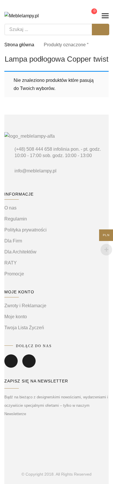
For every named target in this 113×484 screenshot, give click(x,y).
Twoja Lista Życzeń (24, 327)
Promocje (14, 273)
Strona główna (19, 44)
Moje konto (15, 316)
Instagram (29, 365)
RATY (10, 262)
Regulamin (15, 218)
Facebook (11, 365)
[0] (90, 15)
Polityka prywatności (25, 229)
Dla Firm (13, 240)
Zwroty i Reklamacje (25, 305)
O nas (10, 207)
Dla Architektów (20, 251)
